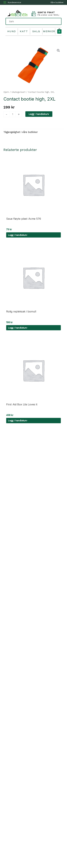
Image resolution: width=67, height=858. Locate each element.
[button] (58, 50)
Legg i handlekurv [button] (17, 235)
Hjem (6, 92)
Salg (36, 31)
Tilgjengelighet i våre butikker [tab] (20, 132)
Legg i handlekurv (39, 114)
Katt (24, 31)
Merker (49, 31)
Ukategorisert (19, 92)
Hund (11, 31)
